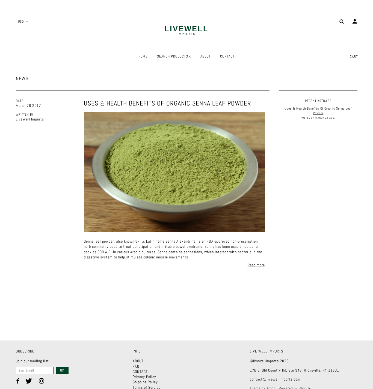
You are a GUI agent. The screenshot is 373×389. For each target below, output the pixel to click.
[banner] (186, 30)
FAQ (136, 366)
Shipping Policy (145, 381)
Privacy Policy (144, 376)
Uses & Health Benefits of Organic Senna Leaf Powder (167, 103)
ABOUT (138, 360)
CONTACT (140, 371)
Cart (354, 56)
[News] (174, 172)
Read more (256, 265)
